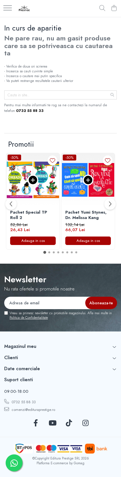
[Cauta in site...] (102, 8)
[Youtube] (52, 423)
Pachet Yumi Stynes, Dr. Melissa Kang (86, 215)
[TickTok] (69, 423)
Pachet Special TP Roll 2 (28, 215)
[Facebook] (36, 423)
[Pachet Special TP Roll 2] (33, 180)
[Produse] (7, 8)
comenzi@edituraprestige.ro (32, 409)
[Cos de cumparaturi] (114, 8)
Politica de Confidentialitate (29, 317)
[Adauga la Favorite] (52, 160)
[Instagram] (85, 423)
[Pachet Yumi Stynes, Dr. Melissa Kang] (88, 180)
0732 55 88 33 (23, 402)
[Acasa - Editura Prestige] (24, 8)
